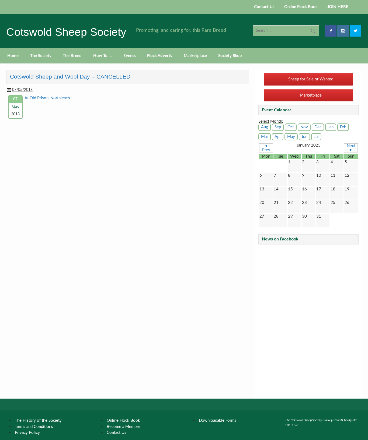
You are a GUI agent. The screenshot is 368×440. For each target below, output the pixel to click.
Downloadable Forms (217, 420)
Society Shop (230, 56)
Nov (304, 127)
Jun (304, 137)
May (291, 137)
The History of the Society (38, 420)
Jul (316, 137)
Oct (290, 127)
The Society (40, 56)
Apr (278, 137)
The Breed (72, 56)
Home (13, 56)
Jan (331, 127)
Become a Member (123, 427)
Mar (264, 137)
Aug (264, 127)
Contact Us (264, 7)
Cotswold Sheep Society (66, 32)
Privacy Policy (27, 433)
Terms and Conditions (34, 427)
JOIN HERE (337, 7)
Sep (278, 127)
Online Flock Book (301, 7)
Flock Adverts (159, 56)
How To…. (102, 56)
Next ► (351, 148)
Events (129, 56)
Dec (317, 127)
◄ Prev (266, 148)
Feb (343, 127)
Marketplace (195, 56)
